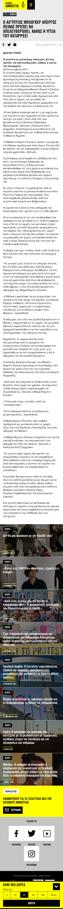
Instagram (32, 864)
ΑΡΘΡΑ (13, 14)
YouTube (47, 844)
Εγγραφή (16, 810)
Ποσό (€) (8, 889)
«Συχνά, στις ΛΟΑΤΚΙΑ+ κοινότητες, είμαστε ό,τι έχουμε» (31, 573)
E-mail (14, 44)
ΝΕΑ (5, 14)
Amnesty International (15, 5)
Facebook (3, 44)
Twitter (9, 44)
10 (15, 894)
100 (42, 894)
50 (33, 894)
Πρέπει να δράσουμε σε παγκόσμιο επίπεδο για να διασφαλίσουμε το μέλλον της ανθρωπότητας (31, 704)
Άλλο (54, 894)
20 (24, 894)
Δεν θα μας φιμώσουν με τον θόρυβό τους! (31, 540)
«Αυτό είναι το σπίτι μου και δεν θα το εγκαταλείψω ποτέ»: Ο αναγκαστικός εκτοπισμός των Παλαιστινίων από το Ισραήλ (31, 606)
